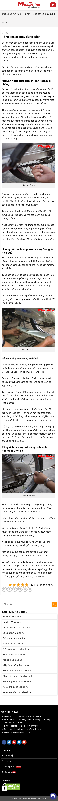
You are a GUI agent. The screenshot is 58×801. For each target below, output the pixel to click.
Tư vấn (26, 14)
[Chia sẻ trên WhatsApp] (4, 589)
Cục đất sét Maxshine (13, 633)
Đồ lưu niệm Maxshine (14, 643)
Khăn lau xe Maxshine (14, 654)
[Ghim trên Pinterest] (24, 589)
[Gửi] (54, 604)
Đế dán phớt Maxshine (14, 638)
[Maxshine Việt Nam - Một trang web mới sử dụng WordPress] (29, 5)
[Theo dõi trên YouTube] (24, 742)
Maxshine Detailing (12, 660)
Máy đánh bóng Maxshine (16, 665)
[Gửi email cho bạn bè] (19, 589)
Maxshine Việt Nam (12, 14)
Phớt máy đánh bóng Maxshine (18, 676)
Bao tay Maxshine (12, 622)
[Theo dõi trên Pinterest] (14, 742)
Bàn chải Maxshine (12, 616)
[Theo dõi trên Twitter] (9, 742)
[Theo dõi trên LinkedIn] (19, 742)
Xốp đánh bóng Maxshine (15, 687)
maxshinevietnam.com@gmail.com (25, 729)
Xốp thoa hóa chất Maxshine (17, 692)
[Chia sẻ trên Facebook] (9, 589)
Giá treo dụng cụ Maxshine (16, 649)
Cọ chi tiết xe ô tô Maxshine (16, 627)
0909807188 (24, 732)
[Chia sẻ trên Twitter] (14, 589)
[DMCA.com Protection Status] (11, 786)
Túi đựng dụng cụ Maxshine (17, 681)
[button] (3, 4)
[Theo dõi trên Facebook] (4, 742)
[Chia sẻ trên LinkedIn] (29, 589)
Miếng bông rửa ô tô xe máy (17, 670)
